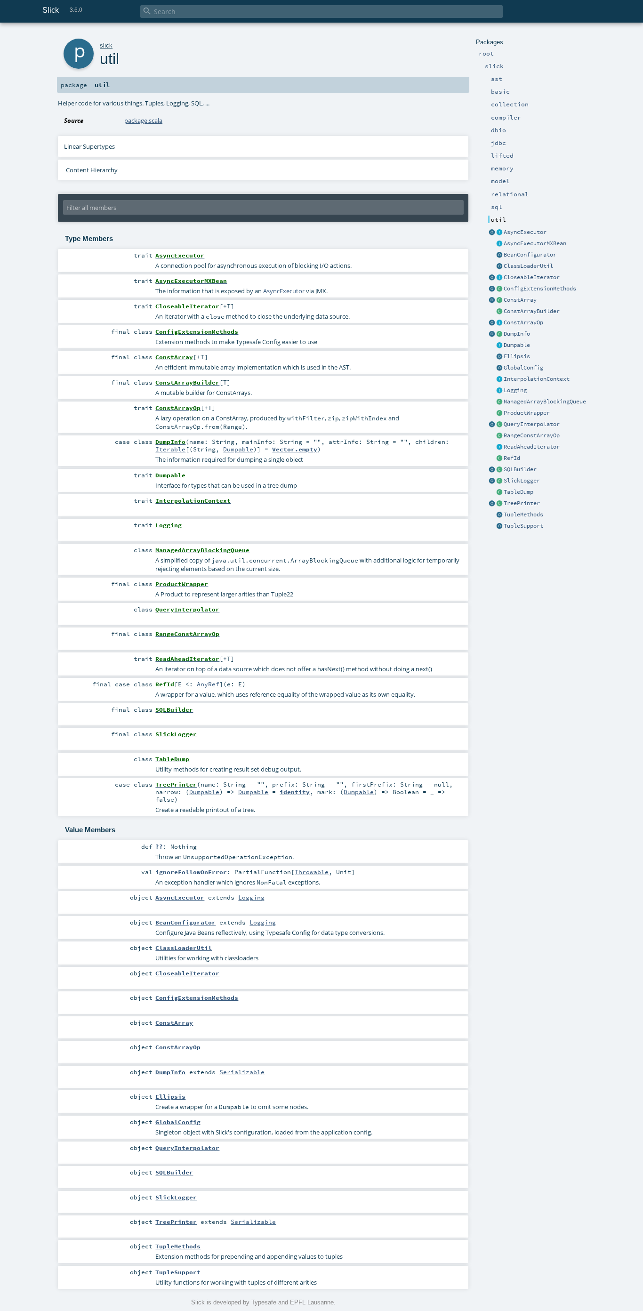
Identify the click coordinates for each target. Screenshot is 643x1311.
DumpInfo (517, 333)
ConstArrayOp (523, 322)
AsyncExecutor (525, 232)
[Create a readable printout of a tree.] (499, 503)
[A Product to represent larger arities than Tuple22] (499, 413)
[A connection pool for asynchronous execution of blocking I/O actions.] (499, 232)
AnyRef (208, 684)
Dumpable (517, 345)
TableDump (518, 492)
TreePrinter (522, 503)
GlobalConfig (523, 367)
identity (295, 792)
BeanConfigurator (530, 254)
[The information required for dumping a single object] (499, 334)
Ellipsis (517, 356)
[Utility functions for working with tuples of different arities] (499, 526)
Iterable (170, 449)
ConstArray (520, 300)
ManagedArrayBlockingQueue (545, 401)
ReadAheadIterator (532, 446)
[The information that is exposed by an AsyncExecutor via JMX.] (499, 244)
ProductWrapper (527, 413)
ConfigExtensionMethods (540, 288)
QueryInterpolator (532, 424)
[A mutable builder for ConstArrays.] (499, 311)
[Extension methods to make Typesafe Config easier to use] (499, 289)
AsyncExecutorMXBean (535, 243)
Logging (515, 390)
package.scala (143, 120)
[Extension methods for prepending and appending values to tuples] (499, 515)
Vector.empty (294, 449)
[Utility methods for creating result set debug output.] (499, 492)
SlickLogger (522, 480)
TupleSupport (523, 526)
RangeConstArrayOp (532, 435)
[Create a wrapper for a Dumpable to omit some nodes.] (499, 357)
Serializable (242, 1072)
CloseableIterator (532, 277)
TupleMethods (523, 514)
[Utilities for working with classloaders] (499, 266)
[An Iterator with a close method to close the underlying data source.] (499, 278)
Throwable (312, 872)
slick (106, 45)
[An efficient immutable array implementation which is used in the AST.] (499, 300)
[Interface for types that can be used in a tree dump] (499, 345)
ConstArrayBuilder (532, 311)
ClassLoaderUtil (528, 266)
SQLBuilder (520, 469)
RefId (512, 458)
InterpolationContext (537, 379)
